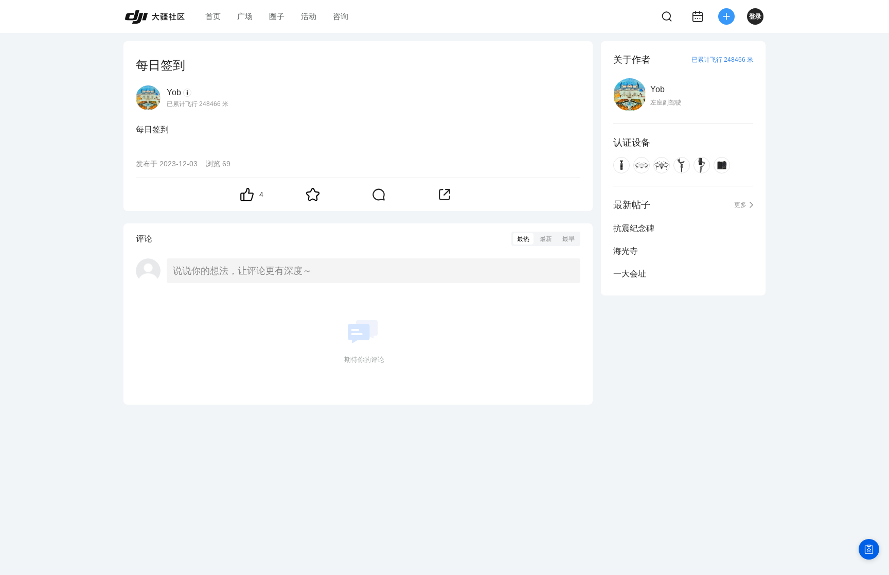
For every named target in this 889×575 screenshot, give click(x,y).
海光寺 (625, 251)
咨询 (340, 16)
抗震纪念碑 (633, 228)
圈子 (277, 16)
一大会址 (629, 273)
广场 (245, 16)
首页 (213, 16)
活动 (308, 16)
